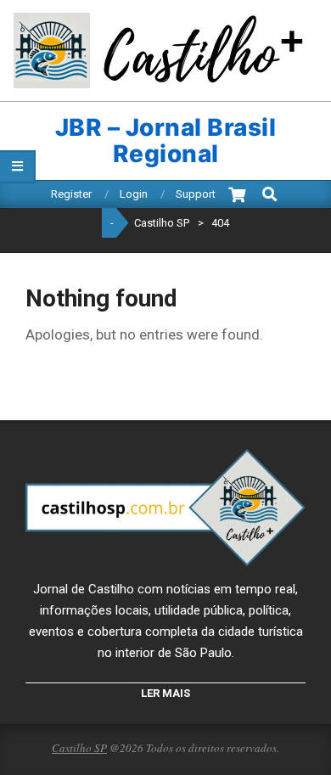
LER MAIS (165, 693)
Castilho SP (79, 747)
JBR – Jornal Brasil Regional (166, 141)
